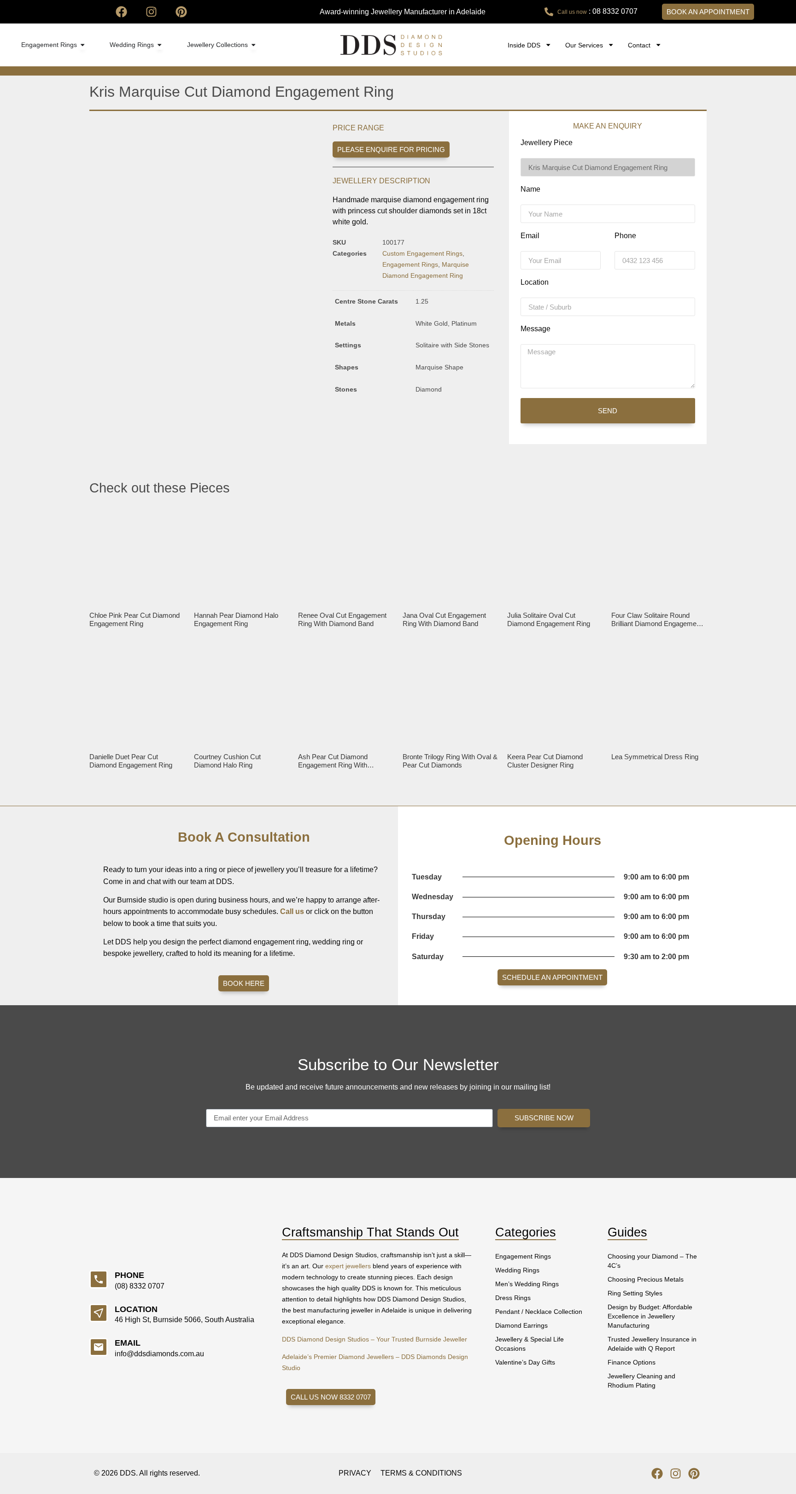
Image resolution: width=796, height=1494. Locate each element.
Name (530, 189)
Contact (639, 45)
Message (535, 329)
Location (535, 282)
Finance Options (632, 1362)
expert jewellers (348, 1266)
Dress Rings (513, 1297)
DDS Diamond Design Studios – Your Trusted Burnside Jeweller (374, 1339)
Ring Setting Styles (635, 1293)
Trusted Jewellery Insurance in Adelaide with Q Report (652, 1344)
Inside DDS (524, 45)
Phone (625, 236)
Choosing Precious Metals (646, 1279)
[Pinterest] (181, 12)
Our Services (584, 45)
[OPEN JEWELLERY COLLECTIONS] (253, 45)
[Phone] (98, 1279)
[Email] (98, 1347)
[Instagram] (151, 12)
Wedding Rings (517, 1270)
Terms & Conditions (421, 1473)
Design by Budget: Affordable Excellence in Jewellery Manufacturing (650, 1316)
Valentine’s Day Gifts (525, 1362)
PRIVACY (355, 1473)
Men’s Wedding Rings (527, 1284)
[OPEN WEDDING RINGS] (159, 45)
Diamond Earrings (521, 1325)
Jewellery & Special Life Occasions (529, 1344)
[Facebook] (121, 12)
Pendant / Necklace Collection (538, 1311)
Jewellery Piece (547, 142)
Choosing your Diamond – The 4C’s (652, 1261)
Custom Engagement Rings (422, 253)
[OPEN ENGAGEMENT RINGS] (82, 45)
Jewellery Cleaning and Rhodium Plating (641, 1380)
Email (530, 236)
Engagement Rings (410, 264)
